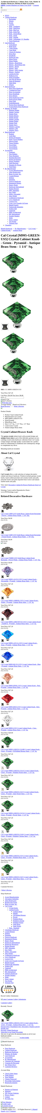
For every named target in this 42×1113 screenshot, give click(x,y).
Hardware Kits (13, 57)
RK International (14, 214)
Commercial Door (15, 90)
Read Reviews (5, 406)
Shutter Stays (13, 125)
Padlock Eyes (13, 76)
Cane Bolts (12, 50)
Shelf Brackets (13, 163)
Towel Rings (13, 147)
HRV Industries (14, 190)
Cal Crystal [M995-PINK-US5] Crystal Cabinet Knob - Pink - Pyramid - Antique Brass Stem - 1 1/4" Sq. (21, 686)
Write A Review (19, 406)
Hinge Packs (13, 59)
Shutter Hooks (13, 117)
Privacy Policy (9, 1095)
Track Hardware (14, 41)
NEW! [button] (7, 15)
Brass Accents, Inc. (15, 174)
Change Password (11, 1079)
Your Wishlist (9, 1077)
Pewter (15, 917)
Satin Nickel (17, 926)
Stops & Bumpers (14, 81)
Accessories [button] (9, 150)
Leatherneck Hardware (16, 198)
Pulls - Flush (13, 35)
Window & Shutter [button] (11, 108)
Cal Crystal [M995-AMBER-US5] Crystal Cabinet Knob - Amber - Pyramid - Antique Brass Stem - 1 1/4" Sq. (20, 601)
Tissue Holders (14, 143)
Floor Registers (14, 156)
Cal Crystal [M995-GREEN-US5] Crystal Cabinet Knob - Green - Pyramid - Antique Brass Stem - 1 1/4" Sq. (19, 1024)
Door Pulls (12, 101)
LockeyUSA (13, 201)
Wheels (11, 85)
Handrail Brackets (15, 158)
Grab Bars (12, 136)
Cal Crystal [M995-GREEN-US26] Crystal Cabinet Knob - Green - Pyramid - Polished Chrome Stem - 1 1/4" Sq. (20, 835)
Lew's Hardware (14, 200)
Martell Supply (14, 205)
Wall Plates (12, 167)
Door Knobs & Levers (16, 97)
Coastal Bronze (14, 176)
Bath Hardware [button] (10, 132)
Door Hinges (13, 96)
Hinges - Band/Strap (15, 63)
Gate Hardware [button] (10, 43)
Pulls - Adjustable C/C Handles (19, 39)
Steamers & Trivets (15, 165)
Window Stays (13, 130)
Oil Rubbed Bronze (19, 915)
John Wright (13, 196)
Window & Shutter (11, 1054)
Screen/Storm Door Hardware (18, 107)
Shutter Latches (14, 119)
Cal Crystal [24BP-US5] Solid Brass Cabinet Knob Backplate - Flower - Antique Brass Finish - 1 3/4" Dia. (21, 514)
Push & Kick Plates (15, 99)
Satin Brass (16, 924)
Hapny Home (13, 185)
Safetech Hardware (11, 973)
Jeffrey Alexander (14, 194)
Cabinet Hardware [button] (11, 17)
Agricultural (13, 45)
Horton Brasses (14, 189)
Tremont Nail (13, 223)
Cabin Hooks (13, 48)
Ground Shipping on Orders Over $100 (16, 5)
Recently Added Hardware (9, 1030)
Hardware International (16, 187)
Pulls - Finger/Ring (15, 34)
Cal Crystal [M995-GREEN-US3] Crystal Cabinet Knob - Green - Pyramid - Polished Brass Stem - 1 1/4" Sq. (19, 856)
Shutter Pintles (13, 121)
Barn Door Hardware (16, 88)
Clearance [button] (8, 225)
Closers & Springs (15, 52)
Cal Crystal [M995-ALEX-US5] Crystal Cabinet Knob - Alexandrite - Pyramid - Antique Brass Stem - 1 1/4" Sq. (19, 580)
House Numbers (14, 161)
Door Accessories (14, 92)
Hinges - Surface (14, 72)
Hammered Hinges (15, 183)
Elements (12, 179)
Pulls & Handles (14, 77)
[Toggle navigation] (1, 8)
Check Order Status (11, 1073)
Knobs (11, 23)
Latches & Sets (14, 74)
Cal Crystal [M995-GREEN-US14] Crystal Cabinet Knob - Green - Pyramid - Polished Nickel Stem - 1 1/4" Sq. (20, 771)
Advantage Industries (12, 899)
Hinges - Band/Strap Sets (17, 65)
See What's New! (10, 1065)
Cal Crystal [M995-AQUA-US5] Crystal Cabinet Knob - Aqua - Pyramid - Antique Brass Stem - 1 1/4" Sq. (19, 644)
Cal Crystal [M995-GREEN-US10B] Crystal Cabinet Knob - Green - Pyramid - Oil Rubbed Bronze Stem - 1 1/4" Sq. (20, 750)
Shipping (8, 1091)
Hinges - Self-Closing (16, 70)
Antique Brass (17, 911)
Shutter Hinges (14, 116)
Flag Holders (13, 154)
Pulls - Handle (13, 37)
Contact (7, 1097)
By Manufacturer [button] (10, 169)
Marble (15, 913)
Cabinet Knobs (14, 910)
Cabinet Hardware (11, 1050)
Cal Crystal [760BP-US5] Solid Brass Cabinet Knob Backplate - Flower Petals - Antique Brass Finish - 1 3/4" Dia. (21, 559)
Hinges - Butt (13, 68)
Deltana (11, 178)
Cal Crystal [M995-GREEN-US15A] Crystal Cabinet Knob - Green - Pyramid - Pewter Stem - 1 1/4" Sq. (20, 814)
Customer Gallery (6, 1003)
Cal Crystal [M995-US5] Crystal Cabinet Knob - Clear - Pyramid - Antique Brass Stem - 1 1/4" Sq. (19, 729)
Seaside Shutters (14, 216)
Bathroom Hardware (11, 1052)
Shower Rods (13, 141)
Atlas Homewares (14, 172)
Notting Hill (13, 209)
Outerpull (12, 210)
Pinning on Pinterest (11, 1089)
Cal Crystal (8, 906)
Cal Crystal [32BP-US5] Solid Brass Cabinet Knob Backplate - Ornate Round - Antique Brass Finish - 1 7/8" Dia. (21, 536)
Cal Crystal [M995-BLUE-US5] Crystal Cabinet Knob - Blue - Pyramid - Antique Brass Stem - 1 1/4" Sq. (21, 665)
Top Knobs (12, 221)
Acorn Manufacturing (16, 170)
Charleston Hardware (12, 930)
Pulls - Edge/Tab (14, 32)
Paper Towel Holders (16, 139)
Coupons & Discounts (12, 1063)
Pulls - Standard (14, 928)
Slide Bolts (12, 83)
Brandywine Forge (11, 902)
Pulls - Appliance (14, 26)
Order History (9, 1075)
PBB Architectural (15, 212)
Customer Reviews (11, 1067)
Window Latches (14, 127)
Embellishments (14, 103)
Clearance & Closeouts (12, 1061)
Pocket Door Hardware (16, 105)
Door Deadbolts (14, 94)
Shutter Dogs (13, 114)
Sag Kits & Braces (15, 79)
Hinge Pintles (13, 61)
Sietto (11, 218)
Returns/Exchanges (11, 1083)
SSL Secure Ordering (12, 1093)
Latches (11, 25)
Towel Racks (13, 148)
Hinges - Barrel (14, 66)
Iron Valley (12, 192)
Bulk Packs (12, 46)
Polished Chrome (18, 921)
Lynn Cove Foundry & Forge (18, 203)
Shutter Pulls (13, 123)
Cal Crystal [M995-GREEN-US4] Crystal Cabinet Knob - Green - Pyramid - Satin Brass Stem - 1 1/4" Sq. (19, 878)
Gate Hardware (10, 1056)
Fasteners (12, 152)
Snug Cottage (13, 220)
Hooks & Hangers (15, 138)
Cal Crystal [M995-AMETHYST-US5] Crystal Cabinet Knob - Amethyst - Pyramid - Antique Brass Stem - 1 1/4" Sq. (21, 622)
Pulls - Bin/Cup (14, 30)
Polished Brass (18, 919)
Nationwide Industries (16, 207)
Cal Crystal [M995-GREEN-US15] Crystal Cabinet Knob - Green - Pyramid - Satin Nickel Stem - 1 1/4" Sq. (20, 793)
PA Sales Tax (9, 1099)
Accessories (9, 1057)
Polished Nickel (18, 922)
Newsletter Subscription (12, 1081)
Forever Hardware (15, 181)
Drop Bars (12, 54)
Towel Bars (12, 145)
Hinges (11, 21)
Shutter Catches (14, 112)
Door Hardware (10, 1048)
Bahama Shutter (14, 110)
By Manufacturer (10, 1059)
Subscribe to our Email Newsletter (12, 1032)
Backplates (12, 19)
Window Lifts (13, 128)
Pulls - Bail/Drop (14, 28)
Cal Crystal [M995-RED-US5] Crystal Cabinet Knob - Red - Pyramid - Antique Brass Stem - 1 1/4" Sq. (20, 708)
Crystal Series (13, 908)
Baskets (11, 134)
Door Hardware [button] (10, 86)
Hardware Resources (11, 944)
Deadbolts (12, 56)
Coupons (36, 5)
